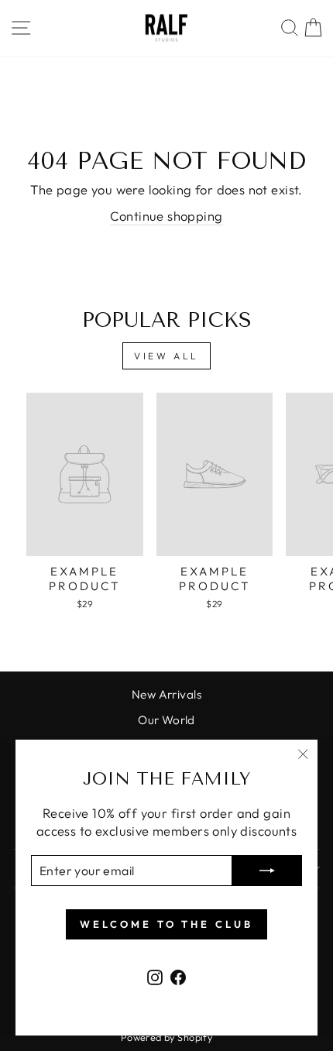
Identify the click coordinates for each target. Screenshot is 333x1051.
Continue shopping (166, 216)
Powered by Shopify (166, 1037)
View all (166, 356)
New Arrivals (166, 694)
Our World (166, 720)
